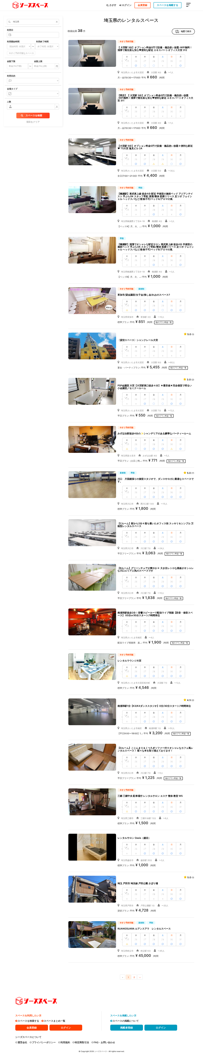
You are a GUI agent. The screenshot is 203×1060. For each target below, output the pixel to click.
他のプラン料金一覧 (164, 322)
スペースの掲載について (126, 1020)
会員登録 (142, 5)
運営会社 (22, 1042)
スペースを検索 (34, 115)
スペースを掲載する (167, 5)
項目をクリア (33, 121)
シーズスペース (100, 1051)
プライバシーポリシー (44, 1042)
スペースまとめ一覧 (54, 1020)
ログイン (127, 5)
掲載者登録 (126, 1027)
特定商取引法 (82, 1042)
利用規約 (65, 1042)
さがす (112, 5)
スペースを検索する (28, 1020)
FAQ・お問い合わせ (104, 1042)
